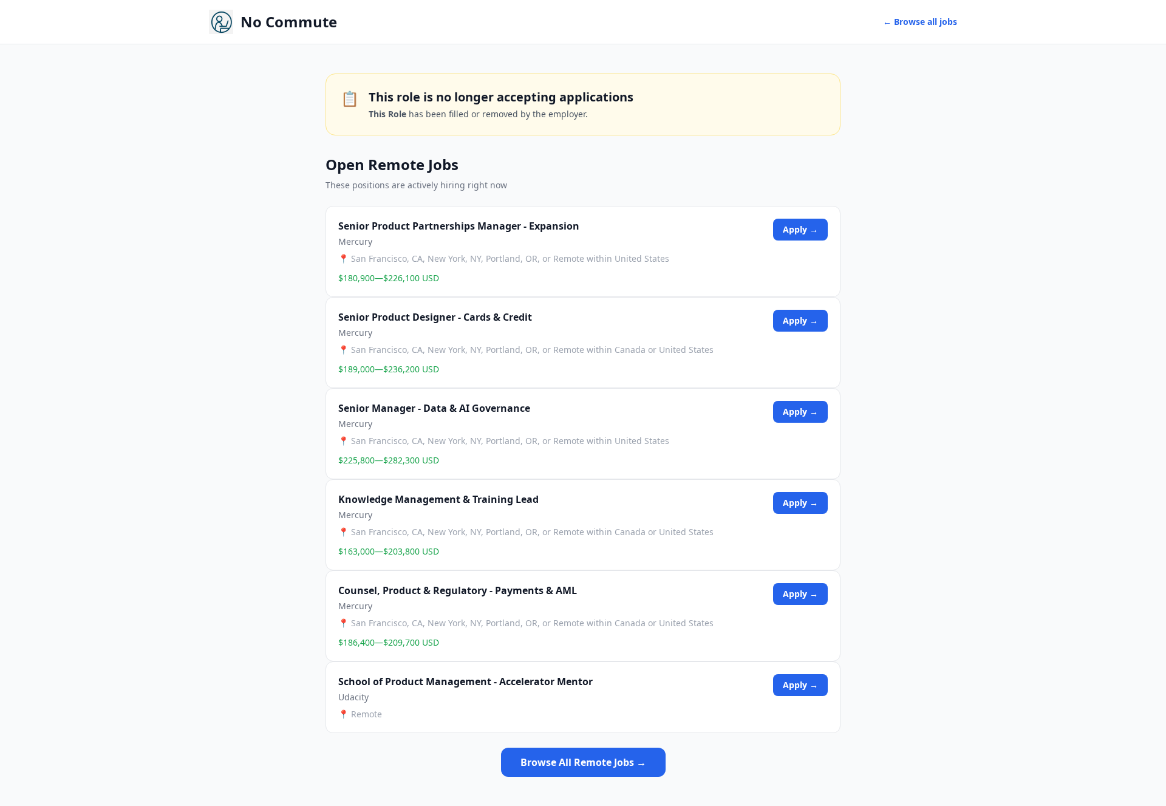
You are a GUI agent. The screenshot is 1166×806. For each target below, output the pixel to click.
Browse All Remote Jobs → (583, 762)
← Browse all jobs (920, 21)
